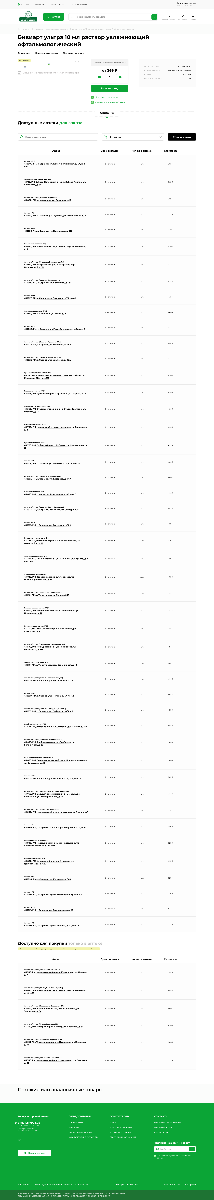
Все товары (37, 29)
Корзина (193, 19)
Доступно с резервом (106, 97)
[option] (49, 64)
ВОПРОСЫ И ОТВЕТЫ (120, 1132)
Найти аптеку (40, 4)
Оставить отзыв (36, 1153)
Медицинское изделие (57, 29)
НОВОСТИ (74, 1127)
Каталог (55, 17)
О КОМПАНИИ (76, 1122)
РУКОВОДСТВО (161, 1132)
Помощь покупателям (78, 4)
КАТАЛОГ (114, 1122)
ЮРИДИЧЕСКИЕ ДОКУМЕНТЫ (83, 1137)
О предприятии (58, 4)
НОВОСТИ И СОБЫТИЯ (120, 1127)
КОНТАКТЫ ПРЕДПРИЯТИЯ (167, 1122)
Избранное (182, 19)
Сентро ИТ (190, 1184)
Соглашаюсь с (174, 1156)
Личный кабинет (168, 19)
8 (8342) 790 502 (188, 3)
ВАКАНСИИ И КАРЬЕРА (80, 1132)
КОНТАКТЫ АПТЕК (163, 1127)
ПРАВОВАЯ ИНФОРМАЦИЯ (122, 1137)
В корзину (111, 88)
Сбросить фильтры (182, 137)
